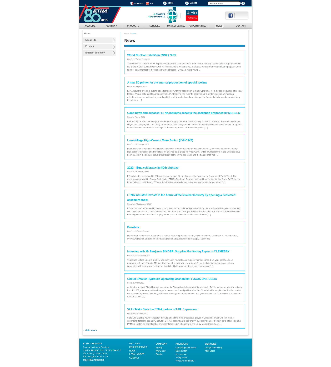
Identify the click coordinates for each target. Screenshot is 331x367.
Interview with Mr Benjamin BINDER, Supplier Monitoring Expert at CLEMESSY (178, 251)
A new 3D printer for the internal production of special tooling (167, 82)
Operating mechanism (185, 347)
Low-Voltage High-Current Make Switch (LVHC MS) (160, 140)
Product (89, 46)
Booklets (133, 227)
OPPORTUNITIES (197, 26)
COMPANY (111, 26)
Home (170, 3)
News (87, 33)
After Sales (210, 351)
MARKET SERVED (176, 26)
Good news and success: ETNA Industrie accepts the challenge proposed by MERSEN (183, 112)
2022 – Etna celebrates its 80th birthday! (153, 167)
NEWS (219, 26)
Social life (90, 40)
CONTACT (241, 26)
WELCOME (90, 26)
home (126, 33)
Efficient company (95, 53)
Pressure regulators (184, 361)
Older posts (90, 330)
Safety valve (181, 357)
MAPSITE (193, 3)
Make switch (181, 351)
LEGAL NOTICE (136, 354)
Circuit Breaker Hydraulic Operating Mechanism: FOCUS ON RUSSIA (172, 278)
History (159, 347)
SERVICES (154, 26)
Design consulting (213, 347)
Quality (159, 354)
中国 (151, 3)
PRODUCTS (133, 26)
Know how (161, 351)
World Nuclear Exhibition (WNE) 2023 (151, 55)
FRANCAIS (138, 3)
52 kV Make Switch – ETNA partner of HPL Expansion (162, 309)
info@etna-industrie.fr (93, 360)
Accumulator (181, 354)
